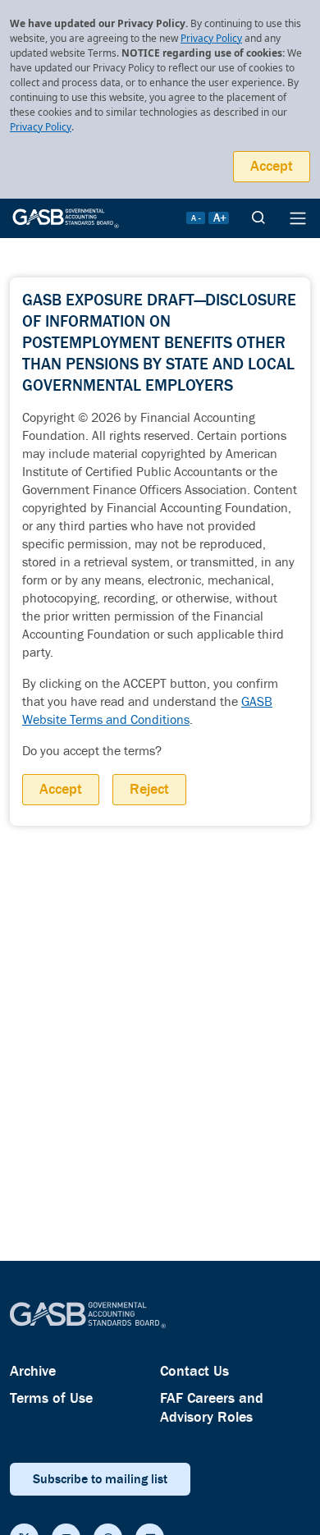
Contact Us (194, 1371)
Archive (33, 1371)
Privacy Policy (211, 38)
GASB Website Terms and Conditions (147, 711)
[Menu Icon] (298, 218)
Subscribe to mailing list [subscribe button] (100, 1479)
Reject (149, 789)
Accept (271, 166)
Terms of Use (51, 1398)
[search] (258, 218)
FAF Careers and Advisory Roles (211, 1408)
